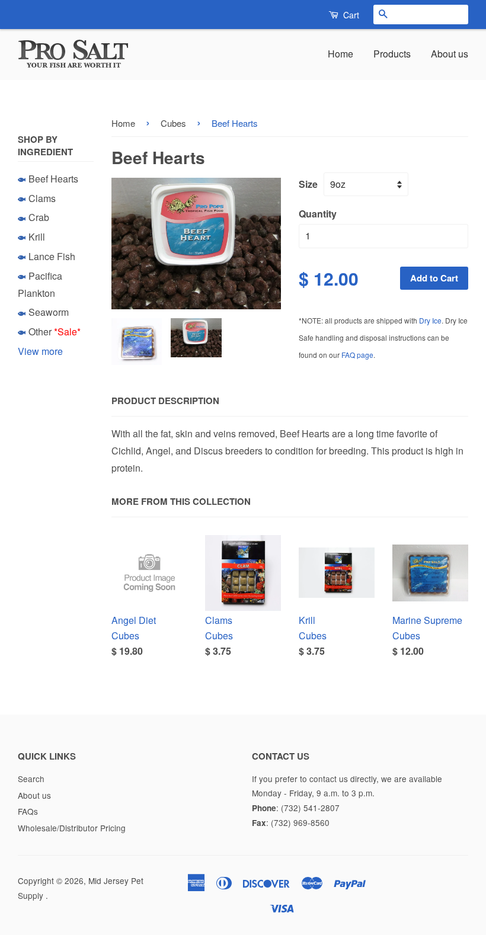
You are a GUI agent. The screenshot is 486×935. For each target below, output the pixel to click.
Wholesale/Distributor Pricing (72, 828)
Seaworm (48, 312)
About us (449, 53)
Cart (350, 15)
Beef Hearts (53, 178)
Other (40, 331)
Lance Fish (51, 256)
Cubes (173, 123)
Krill (36, 237)
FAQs (28, 811)
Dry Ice (430, 320)
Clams (42, 198)
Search (31, 778)
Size (308, 184)
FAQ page (357, 355)
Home (340, 53)
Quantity (318, 213)
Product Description (165, 401)
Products (392, 53)
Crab (38, 217)
